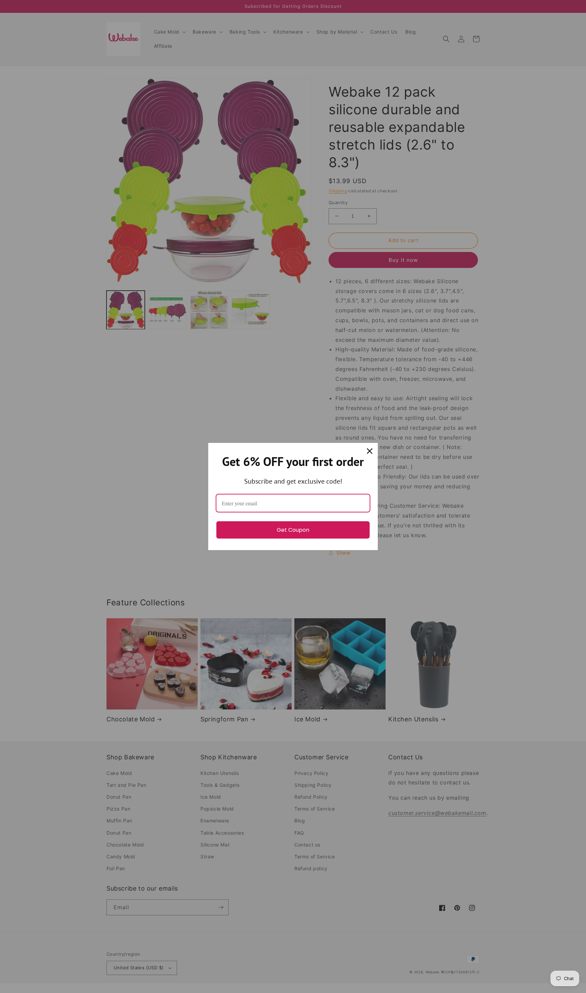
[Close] (370, 451)
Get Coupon (293, 530)
